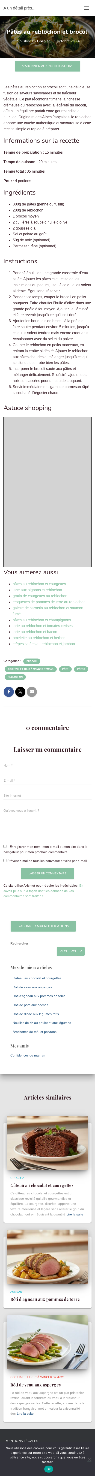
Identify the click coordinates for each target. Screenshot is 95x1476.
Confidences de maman (27, 1055)
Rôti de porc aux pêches (30, 1005)
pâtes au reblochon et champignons (42, 620)
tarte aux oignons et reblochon (37, 590)
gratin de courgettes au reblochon (40, 596)
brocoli (32, 661)
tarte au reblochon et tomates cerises (43, 626)
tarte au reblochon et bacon (35, 632)
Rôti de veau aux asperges (32, 987)
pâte (65, 669)
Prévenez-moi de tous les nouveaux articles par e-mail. (47, 861)
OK (49, 1469)
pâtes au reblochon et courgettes (39, 584)
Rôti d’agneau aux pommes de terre (39, 996)
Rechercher (19, 943)
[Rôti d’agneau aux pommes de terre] (47, 1256)
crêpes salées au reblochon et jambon (44, 644)
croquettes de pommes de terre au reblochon (49, 602)
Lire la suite (74, 1214)
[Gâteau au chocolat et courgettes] (47, 1142)
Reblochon (15, 677)
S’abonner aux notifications (47, 66)
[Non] (89, 1459)
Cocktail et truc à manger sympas (30, 669)
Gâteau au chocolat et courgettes (37, 978)
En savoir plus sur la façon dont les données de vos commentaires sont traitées (43, 891)
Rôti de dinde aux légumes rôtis (36, 1014)
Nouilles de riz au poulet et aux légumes (42, 1023)
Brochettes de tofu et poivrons (34, 1032)
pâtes (81, 669)
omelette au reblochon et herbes (39, 638)
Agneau (16, 1291)
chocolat (18, 1178)
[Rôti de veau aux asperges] (47, 1342)
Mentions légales (22, 1441)
